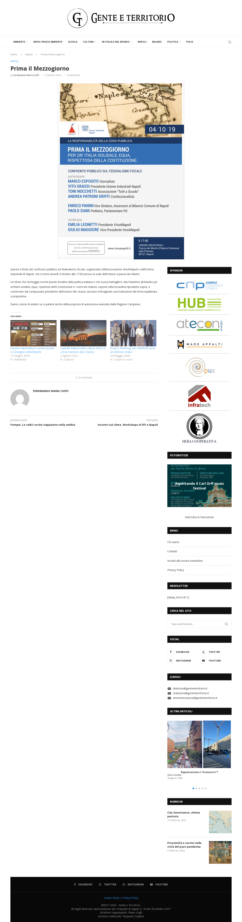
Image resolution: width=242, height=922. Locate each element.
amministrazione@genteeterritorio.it (195, 698)
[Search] (230, 42)
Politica (172, 41)
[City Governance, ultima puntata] (220, 822)
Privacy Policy (175, 570)
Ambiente (19, 41)
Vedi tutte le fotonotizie (199, 517)
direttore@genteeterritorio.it (190, 688)
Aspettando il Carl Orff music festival (199, 485)
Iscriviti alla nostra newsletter (185, 560)
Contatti (172, 551)
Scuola (72, 41)
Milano (157, 41)
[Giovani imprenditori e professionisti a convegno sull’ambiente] (33, 333)
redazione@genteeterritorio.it (191, 693)
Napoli (142, 41)
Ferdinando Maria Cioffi (26, 75)
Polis (189, 41)
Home (13, 54)
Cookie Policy (111, 898)
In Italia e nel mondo (116, 41)
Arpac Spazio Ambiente (47, 41)
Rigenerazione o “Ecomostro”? (199, 772)
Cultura (88, 41)
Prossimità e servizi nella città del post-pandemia (184, 844)
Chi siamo (173, 542)
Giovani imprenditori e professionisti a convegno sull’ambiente (32, 350)
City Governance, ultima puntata (183, 814)
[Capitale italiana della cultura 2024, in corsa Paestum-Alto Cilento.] (83, 333)
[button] (170, 485)
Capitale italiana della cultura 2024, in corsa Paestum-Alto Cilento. (82, 350)
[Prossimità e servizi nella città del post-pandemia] (220, 852)
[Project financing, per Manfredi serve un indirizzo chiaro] (133, 333)
